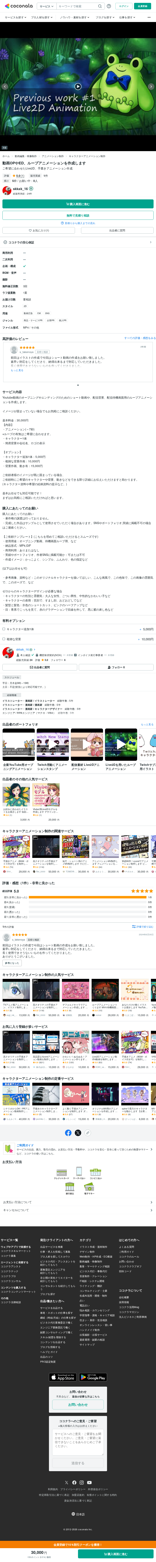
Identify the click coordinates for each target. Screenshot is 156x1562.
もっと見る (17, 370)
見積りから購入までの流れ (80, 223)
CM (39, 313)
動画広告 (28, 313)
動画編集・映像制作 (26, 156)
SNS (47, 313)
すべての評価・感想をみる (140, 338)
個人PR (62, 320)
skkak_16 (22, 649)
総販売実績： (22, 193)
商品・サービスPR (33, 320)
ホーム (6, 156)
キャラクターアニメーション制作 (87, 156)
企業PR (50, 320)
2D (25, 306)
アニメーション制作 (53, 156)
